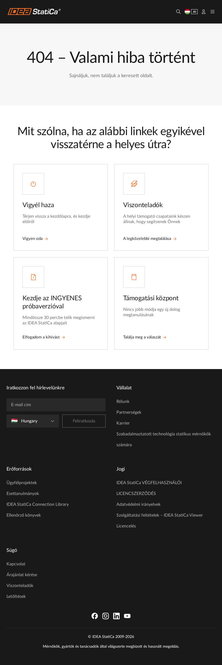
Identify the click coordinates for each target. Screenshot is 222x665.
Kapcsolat (15, 564)
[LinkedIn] (116, 616)
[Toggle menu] (213, 12)
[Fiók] (203, 11)
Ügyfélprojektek (21, 483)
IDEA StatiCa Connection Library (37, 504)
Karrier (123, 423)
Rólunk (122, 401)
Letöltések (16, 596)
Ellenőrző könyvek (23, 515)
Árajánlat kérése (21, 575)
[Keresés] (178, 12)
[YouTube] (127, 616)
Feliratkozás (84, 421)
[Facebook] (95, 616)
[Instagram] (105, 616)
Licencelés (126, 526)
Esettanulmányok (22, 493)
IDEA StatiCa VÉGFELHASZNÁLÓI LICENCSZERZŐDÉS (149, 488)
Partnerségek (128, 412)
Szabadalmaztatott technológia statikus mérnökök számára (163, 439)
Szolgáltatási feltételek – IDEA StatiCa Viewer (159, 515)
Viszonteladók (19, 585)
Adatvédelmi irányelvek (138, 504)
